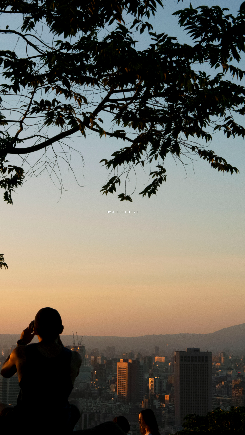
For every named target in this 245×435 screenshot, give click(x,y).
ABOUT (149, 5)
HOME (143, 5)
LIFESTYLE (172, 5)
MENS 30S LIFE (78, 3)
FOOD (156, 5)
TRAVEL (163, 5)
